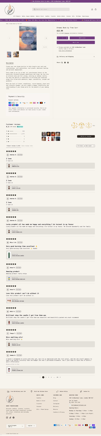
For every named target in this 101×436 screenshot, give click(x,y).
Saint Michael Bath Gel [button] (18, 279)
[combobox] (51, 9)
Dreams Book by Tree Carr (16, 23)
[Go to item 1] (44, 134)
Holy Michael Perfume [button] (18, 301)
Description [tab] (9, 63)
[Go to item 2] (48, 134)
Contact (55, 400)
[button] (95, 9)
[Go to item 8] (58, 139)
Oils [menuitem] (73, 16)
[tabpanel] (28, 78)
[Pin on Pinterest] (67, 62)
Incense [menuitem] (68, 16)
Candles (39, 398)
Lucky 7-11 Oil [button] (16, 188)
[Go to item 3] (53, 134)
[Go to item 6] (48, 139)
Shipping (66, 33)
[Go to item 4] (58, 134)
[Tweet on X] (62, 62)
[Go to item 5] (44, 139)
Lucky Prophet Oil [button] (17, 232)
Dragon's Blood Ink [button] (17, 370)
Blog (54, 398)
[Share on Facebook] (65, 62)
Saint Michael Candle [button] (18, 323)
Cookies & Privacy (59, 412)
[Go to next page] (60, 377)
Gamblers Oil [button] (15, 166)
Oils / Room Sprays (43, 409)
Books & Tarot (41, 400)
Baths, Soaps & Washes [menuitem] (28, 16)
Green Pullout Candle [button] (18, 255)
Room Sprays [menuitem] (85, 16)
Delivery (56, 406)
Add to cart (82, 38)
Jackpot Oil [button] (15, 210)
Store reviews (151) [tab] (27, 145)
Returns (55, 409)
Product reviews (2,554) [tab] (13, 145)
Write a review (86, 136)
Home (7, 23)
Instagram (56, 403)
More (94, 125)
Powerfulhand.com (14, 433)
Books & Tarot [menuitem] (40, 16)
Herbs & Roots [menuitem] (61, 16)
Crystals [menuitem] (53, 16)
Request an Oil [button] (16, 344)
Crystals (39, 403)
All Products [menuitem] (16, 16)
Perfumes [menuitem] (78, 16)
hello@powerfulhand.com (78, 405)
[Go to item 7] (53, 139)
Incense (39, 406)
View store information (65, 50)
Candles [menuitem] (47, 16)
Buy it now (76, 42)
